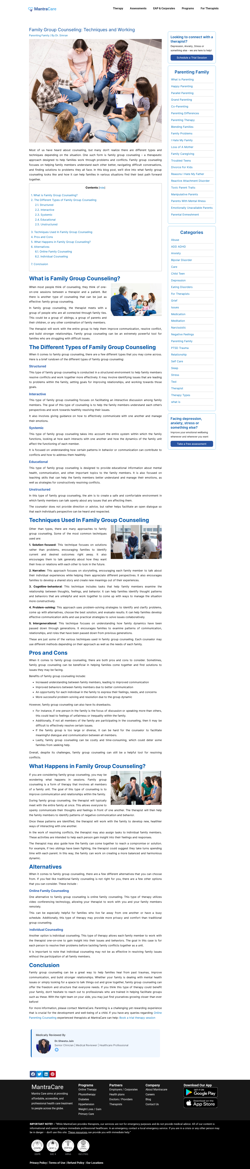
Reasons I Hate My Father (187, 174)
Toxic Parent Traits (183, 187)
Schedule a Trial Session (192, 57)
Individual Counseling (51, 256)
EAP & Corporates (164, 8)
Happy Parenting (182, 86)
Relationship (179, 354)
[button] (33, 1074)
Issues (175, 307)
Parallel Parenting (182, 93)
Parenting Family (39, 35)
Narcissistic (178, 327)
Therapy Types (180, 395)
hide (101, 187)
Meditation (178, 320)
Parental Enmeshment (185, 214)
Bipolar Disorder (181, 260)
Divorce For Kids (182, 167)
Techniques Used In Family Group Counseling (61, 232)
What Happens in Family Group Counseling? (61, 242)
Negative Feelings (182, 334)
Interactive (44, 209)
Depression (178, 280)
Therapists (115, 1104)
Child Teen (178, 273)
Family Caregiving (182, 153)
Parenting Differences (185, 113)
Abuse (175, 239)
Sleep (174, 368)
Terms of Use (57, 1162)
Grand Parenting (181, 99)
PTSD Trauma (180, 348)
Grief (174, 300)
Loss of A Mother (182, 147)
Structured (44, 205)
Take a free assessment (191, 443)
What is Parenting (182, 79)
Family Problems (181, 133)
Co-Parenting (179, 106)
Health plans (116, 1094)
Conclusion (39, 264)
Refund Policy (75, 1162)
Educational (45, 219)
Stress (175, 375)
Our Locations (94, 1162)
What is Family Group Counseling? (54, 195)
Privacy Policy (38, 1162)
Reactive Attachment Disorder (190, 180)
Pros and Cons (42, 237)
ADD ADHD (178, 246)
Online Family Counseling (53, 251)
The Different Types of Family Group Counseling (63, 200)
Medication (178, 314)
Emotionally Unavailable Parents (192, 207)
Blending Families (182, 126)
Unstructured (46, 224)
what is (175, 402)
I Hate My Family (182, 140)
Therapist (177, 388)
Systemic (43, 214)
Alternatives (40, 246)
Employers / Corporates (123, 1089)
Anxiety (176, 253)
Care (174, 266)
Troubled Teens (181, 160)
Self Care (177, 361)
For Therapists (180, 293)
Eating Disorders (182, 287)
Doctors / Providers (120, 1099)
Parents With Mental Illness (188, 201)
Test (174, 381)
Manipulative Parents (184, 194)
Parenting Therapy (183, 120)
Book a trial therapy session (137, 1017)
